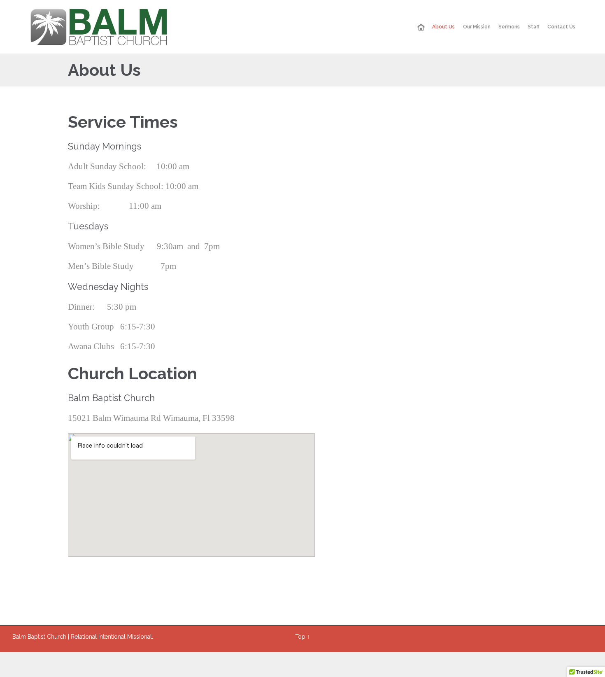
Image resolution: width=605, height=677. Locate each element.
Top (300, 636)
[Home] (421, 27)
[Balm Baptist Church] (99, 27)
